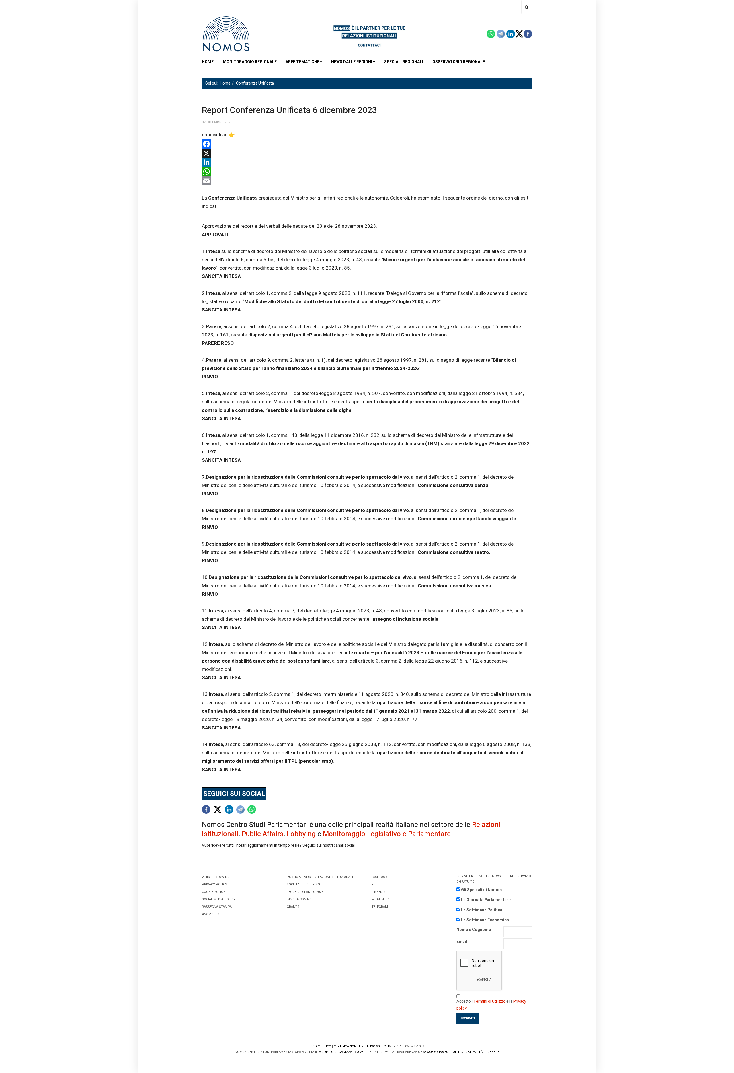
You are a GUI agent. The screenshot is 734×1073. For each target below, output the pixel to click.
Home (225, 83)
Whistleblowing (216, 877)
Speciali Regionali (403, 62)
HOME (208, 62)
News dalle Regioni (351, 62)
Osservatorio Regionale (458, 62)
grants (293, 906)
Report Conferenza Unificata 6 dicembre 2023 (289, 110)
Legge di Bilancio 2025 (305, 891)
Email (461, 942)
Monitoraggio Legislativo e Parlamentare (387, 834)
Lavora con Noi (300, 899)
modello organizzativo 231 (342, 1051)
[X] (367, 153)
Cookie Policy (213, 891)
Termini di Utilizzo (489, 1001)
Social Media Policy (218, 899)
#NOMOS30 (210, 914)
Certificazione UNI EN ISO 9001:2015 (362, 1046)
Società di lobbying (303, 884)
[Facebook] (367, 144)
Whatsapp (380, 899)
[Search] (526, 7)
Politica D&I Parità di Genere (474, 1051)
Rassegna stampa (217, 906)
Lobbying (301, 834)
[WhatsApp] (367, 171)
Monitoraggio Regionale (250, 62)
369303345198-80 (435, 1051)
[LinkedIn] (367, 162)
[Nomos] (226, 33)
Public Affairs (262, 834)
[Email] (367, 180)
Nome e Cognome (473, 930)
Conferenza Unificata (255, 83)
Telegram (380, 906)
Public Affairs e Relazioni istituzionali (320, 877)
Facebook (379, 877)
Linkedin (379, 891)
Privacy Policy (214, 884)
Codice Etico (320, 1046)
